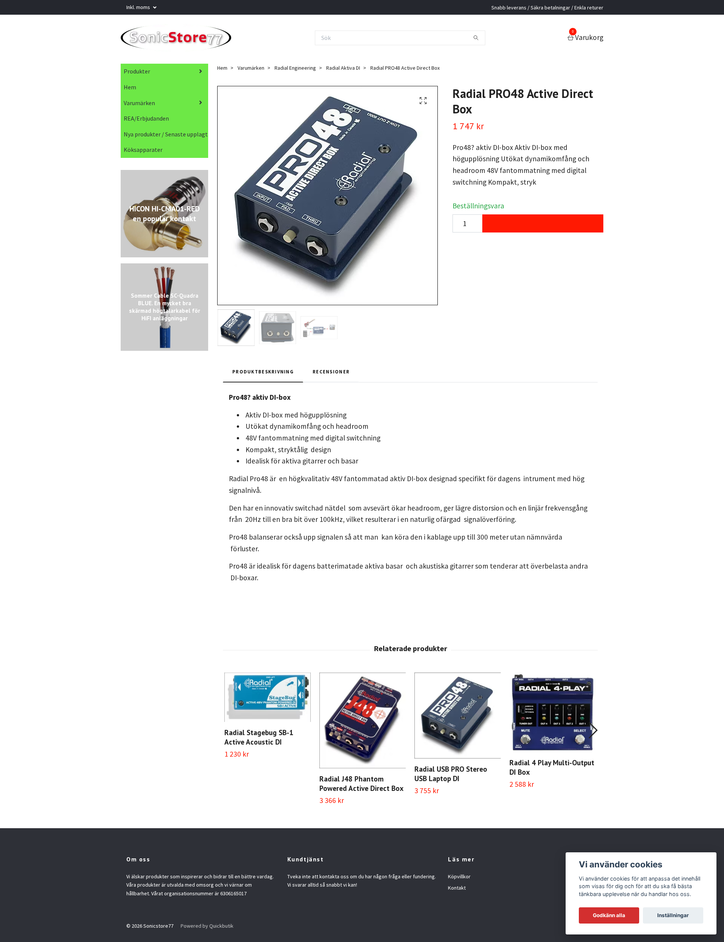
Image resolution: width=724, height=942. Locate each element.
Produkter (137, 73)
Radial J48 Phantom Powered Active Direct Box (361, 785)
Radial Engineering (295, 70)
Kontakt (457, 890)
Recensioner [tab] (331, 374)
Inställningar (673, 915)
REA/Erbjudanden (146, 120)
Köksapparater (143, 152)
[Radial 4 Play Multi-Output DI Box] (552, 715)
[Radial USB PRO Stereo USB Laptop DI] (457, 718)
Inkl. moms (138, 7)
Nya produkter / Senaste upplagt (166, 136)
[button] (592, 732)
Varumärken (139, 105)
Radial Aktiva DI (343, 70)
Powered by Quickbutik (207, 928)
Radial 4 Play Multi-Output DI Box (551, 769)
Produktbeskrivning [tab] (263, 374)
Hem (130, 89)
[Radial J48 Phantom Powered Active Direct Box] (362, 723)
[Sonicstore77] (182, 39)
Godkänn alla (609, 915)
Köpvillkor (459, 878)
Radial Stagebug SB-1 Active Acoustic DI (258, 739)
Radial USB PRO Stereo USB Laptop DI (450, 775)
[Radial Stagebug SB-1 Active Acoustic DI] (267, 699)
